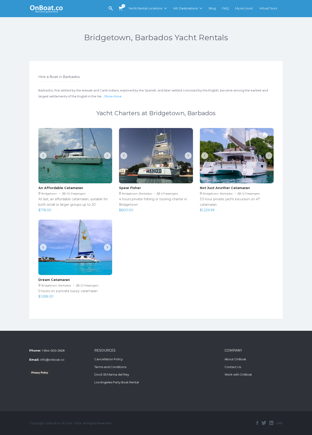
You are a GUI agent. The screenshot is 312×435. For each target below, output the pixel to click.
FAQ (225, 8)
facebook (257, 423)
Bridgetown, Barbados (137, 193)
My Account (244, 8)
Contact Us (233, 367)
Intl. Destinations (185, 8)
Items (121, 8)
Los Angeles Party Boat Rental (116, 382)
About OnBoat (235, 359)
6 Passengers (169, 193)
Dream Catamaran (54, 280)
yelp (279, 423)
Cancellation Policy (108, 359)
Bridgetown (49, 193)
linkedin (271, 423)
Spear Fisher (130, 188)
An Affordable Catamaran (60, 188)
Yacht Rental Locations (145, 8)
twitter (263, 423)
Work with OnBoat (238, 374)
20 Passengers (75, 193)
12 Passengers (251, 193)
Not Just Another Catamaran (225, 188)
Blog (212, 8)
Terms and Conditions (110, 367)
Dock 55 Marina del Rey (111, 374)
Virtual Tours (268, 8)
